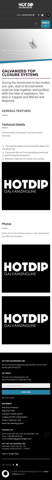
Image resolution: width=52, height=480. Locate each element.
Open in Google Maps (10, 453)
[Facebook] (39, 15)
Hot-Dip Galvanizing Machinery (19, 51)
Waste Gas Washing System (13, 423)
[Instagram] (42, 15)
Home (4, 51)
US (45, 23)
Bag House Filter (8, 410)
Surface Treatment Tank (11, 420)
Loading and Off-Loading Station (14, 417)
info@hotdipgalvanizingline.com (19, 439)
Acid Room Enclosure (10, 407)
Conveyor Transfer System (12, 414)
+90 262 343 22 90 (28, 15)
